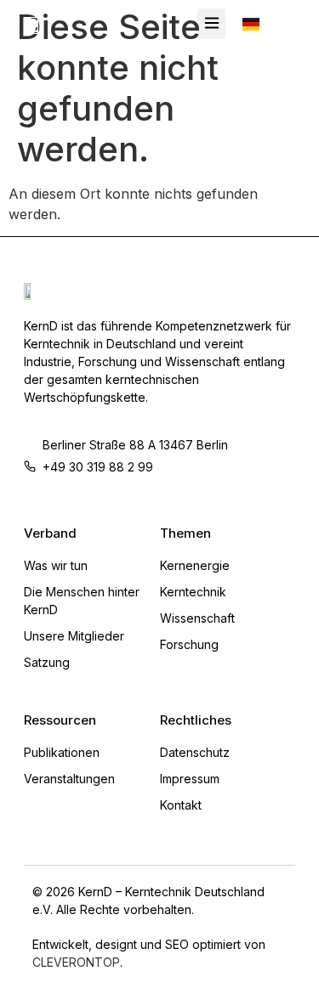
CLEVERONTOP (76, 962)
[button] (211, 23)
